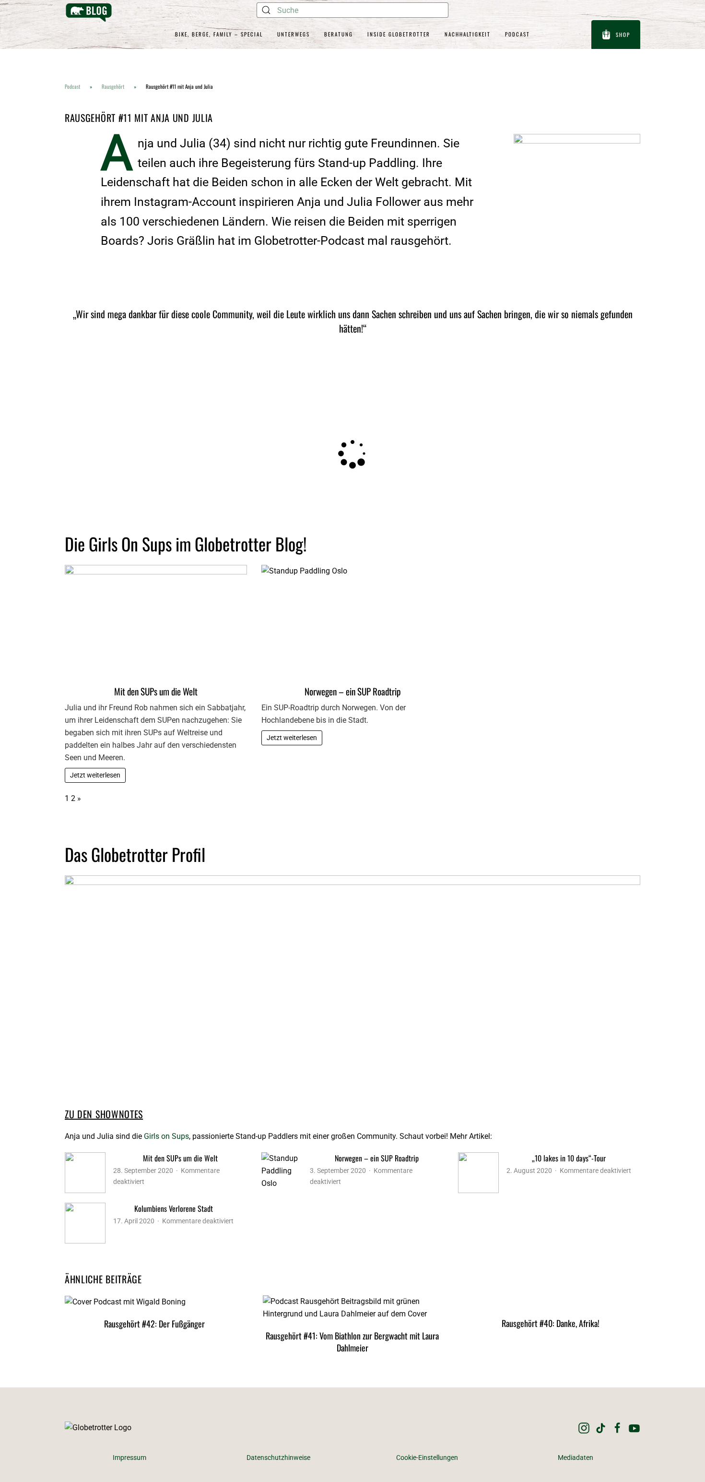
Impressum (129, 1458)
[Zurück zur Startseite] (89, 12)
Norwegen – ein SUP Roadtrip (353, 691)
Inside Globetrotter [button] (398, 34)
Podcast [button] (517, 34)
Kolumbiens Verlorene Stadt (173, 1208)
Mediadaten (575, 1458)
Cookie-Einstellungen (427, 1458)
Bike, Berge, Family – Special (219, 34)
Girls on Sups (166, 1136)
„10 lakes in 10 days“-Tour (569, 1158)
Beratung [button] (338, 34)
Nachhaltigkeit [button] (468, 34)
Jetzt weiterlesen (95, 775)
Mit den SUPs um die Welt (156, 691)
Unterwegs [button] (293, 34)
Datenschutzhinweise (278, 1458)
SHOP (623, 34)
